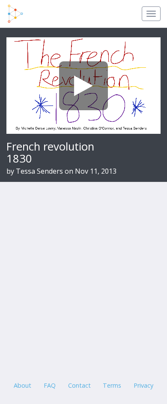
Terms (112, 385)
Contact (79, 385)
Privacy (143, 385)
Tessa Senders (39, 171)
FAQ (50, 385)
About (22, 385)
